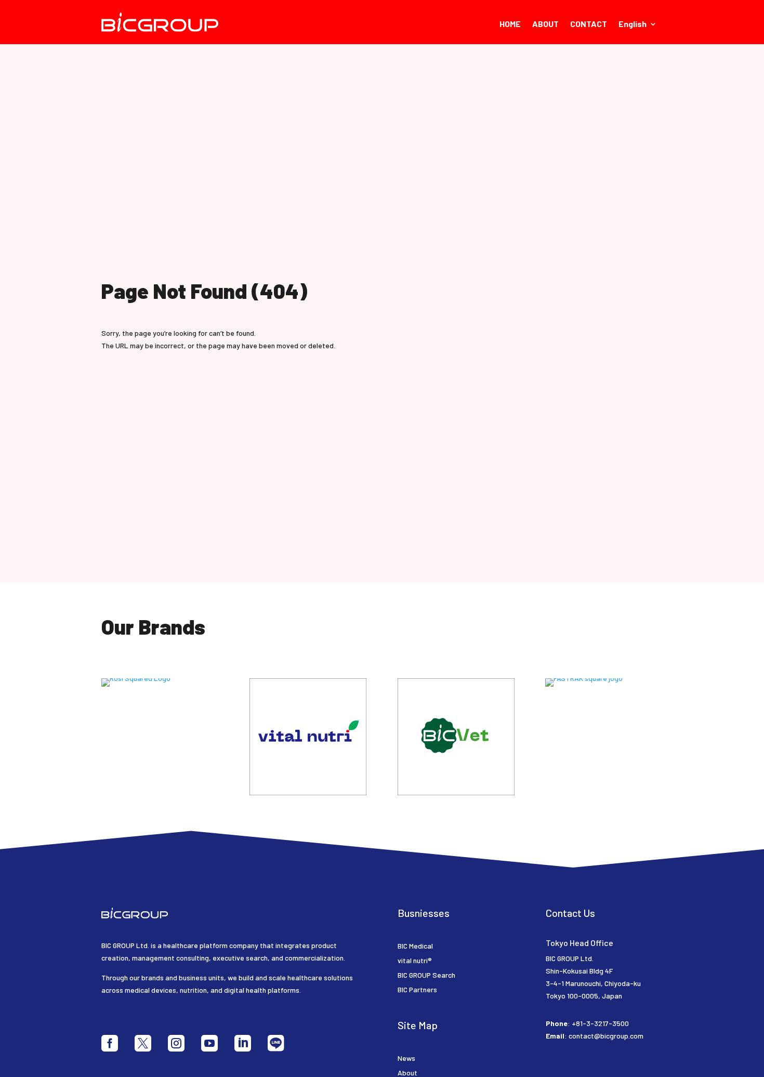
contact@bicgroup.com (606, 1035)
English (632, 24)
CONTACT (588, 24)
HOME (510, 24)
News (406, 1058)
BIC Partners (417, 989)
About (407, 1072)
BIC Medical (415, 945)
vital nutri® (415, 960)
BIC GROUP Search (426, 974)
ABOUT (545, 24)
